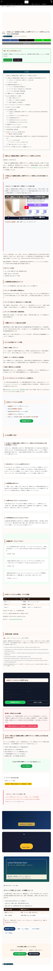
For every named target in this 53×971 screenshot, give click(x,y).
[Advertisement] (26, 21)
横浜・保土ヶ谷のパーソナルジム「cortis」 (18, 144)
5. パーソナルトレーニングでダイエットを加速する (18, 104)
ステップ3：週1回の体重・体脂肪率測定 (17, 91)
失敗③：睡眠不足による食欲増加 (15, 102)
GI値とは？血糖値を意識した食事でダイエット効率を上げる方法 (22, 75)
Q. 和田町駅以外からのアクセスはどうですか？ (18, 122)
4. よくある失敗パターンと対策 (14, 96)
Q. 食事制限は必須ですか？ (14, 117)
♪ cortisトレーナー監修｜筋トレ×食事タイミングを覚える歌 (21, 80)
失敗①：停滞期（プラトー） (15, 98)
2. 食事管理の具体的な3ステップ (14, 84)
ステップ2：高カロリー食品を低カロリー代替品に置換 (20, 88)
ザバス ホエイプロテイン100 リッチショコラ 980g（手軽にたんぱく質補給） (23, 799)
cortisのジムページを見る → (26, 824)
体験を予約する (7, 60)
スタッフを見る (8, 933)
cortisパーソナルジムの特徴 (13, 107)
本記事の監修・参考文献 (12, 129)
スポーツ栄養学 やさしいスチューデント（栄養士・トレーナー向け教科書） (22, 796)
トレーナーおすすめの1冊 (14, 140)
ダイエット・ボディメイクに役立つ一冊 (19, 142)
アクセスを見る (35, 928)
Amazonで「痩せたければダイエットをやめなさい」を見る (18, 783)
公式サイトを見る (38, 702)
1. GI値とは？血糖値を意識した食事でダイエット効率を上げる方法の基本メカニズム (26, 78)
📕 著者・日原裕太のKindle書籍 (15, 134)
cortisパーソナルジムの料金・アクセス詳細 (17, 127)
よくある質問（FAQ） (12, 109)
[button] (10, 40)
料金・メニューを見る (23, 928)
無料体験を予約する (9, 928)
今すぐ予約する (26, 766)
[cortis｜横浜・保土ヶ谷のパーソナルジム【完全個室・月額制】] (26, 1)
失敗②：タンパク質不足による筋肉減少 (17, 100)
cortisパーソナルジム (38, 167)
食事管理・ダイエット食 (8, 36)
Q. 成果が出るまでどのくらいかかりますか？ (18, 120)
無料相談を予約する (26, 421)
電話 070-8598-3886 (33, 953)
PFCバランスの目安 (13, 82)
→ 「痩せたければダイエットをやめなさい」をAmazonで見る (21, 726)
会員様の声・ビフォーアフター (14, 124)
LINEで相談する (17, 60)
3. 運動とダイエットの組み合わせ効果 (15, 93)
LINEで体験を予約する (20, 953)
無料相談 (22, 389)
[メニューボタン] (1, 1)
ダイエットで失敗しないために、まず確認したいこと (19, 146)
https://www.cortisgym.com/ (16, 619)
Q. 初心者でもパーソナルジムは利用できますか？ (19, 115)
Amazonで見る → (26, 847)
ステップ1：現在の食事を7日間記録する (17, 86)
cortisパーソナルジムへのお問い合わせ (16, 132)
